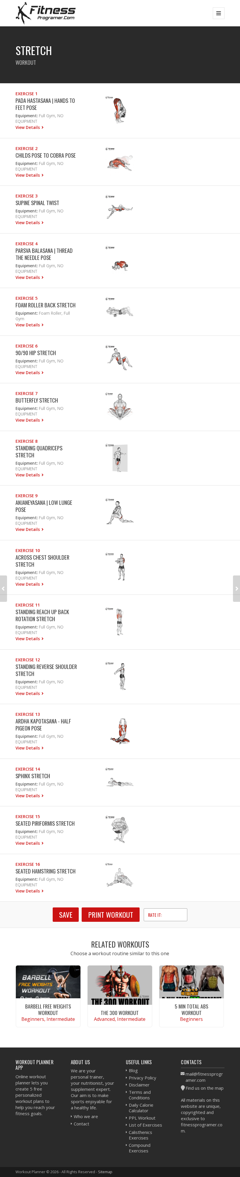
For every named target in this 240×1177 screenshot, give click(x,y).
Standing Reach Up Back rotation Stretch (42, 615)
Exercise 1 (26, 93)
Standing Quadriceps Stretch (39, 451)
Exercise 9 (26, 495)
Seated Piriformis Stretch (45, 823)
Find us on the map (205, 1088)
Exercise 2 (26, 148)
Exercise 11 (28, 605)
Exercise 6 (26, 346)
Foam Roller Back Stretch (46, 305)
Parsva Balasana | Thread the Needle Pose (44, 253)
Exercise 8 (26, 441)
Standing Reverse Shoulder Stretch (46, 669)
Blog (133, 1070)
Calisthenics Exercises (140, 1135)
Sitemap (105, 1171)
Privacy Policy (142, 1078)
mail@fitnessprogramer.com (204, 1077)
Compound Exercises (139, 1148)
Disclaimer (139, 1085)
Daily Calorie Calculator (141, 1108)
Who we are (86, 1116)
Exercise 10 (28, 550)
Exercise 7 (26, 393)
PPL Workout (142, 1118)
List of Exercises (145, 1125)
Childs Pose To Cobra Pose (46, 155)
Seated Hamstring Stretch (46, 871)
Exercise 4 (26, 243)
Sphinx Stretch (33, 776)
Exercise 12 (28, 659)
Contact (81, 1124)
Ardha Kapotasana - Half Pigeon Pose (43, 724)
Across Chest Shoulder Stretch (42, 560)
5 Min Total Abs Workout (191, 1009)
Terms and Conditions (140, 1095)
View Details (28, 127)
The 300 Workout (120, 1012)
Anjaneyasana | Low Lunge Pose (44, 505)
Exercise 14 (28, 769)
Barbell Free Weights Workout (48, 1009)
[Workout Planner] (46, 13)
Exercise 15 (28, 816)
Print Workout (110, 914)
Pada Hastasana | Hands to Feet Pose (45, 103)
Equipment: (27, 115)
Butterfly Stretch (37, 400)
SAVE (65, 914)
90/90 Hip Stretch (36, 353)
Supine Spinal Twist (37, 203)
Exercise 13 (28, 714)
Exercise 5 (26, 298)
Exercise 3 (26, 196)
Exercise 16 (28, 864)
